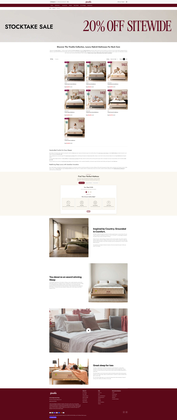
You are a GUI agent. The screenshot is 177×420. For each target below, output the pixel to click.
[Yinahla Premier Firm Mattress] (118, 99)
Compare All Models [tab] (89, 182)
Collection (53, 8)
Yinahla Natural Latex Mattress (66, 161)
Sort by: (108, 59)
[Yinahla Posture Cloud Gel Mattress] (96, 99)
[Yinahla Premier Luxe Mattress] (75, 128)
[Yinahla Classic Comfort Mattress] (75, 71)
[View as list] (126, 59)
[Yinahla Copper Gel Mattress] (75, 99)
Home (50, 8)
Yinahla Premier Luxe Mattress (74, 158)
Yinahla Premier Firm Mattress (70, 155)
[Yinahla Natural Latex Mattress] (118, 71)
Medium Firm (110, 82)
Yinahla (53, 415)
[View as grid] (124, 59)
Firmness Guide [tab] (95, 182)
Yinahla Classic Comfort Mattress (103, 153)
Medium (66, 82)
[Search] (67, 1)
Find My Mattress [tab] (81, 182)
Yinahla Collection (58, 50)
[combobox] (59, 2)
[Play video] (88, 330)
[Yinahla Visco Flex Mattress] (96, 71)
